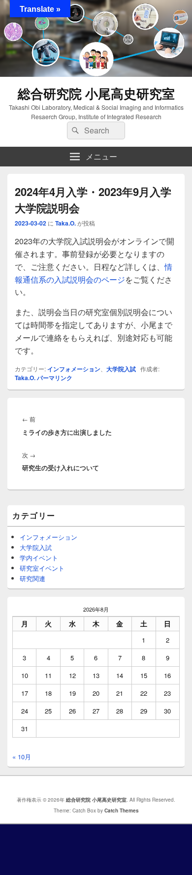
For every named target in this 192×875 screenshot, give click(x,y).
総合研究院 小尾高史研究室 (96, 93)
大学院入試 (121, 368)
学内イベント (39, 557)
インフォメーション (73, 368)
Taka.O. (65, 223)
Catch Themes (121, 810)
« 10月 (21, 756)
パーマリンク (54, 377)
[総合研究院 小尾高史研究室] (96, 73)
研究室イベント (42, 568)
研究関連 (32, 578)
